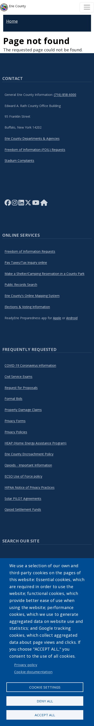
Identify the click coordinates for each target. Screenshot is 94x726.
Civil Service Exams (18, 376)
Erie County (17, 6)
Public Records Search (21, 284)
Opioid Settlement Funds (23, 509)
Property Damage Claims (23, 410)
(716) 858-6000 (65, 94)
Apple (57, 318)
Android (72, 318)
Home (12, 21)
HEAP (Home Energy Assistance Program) (35, 443)
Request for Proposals (21, 387)
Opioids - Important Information (28, 465)
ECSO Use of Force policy (23, 476)
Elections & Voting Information (27, 307)
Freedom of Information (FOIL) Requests (35, 149)
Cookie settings (44, 687)
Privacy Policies (16, 432)
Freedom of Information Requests (30, 251)
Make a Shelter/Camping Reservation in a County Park (44, 273)
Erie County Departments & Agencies (32, 138)
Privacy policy (25, 664)
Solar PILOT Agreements (23, 498)
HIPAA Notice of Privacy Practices (30, 487)
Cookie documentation (33, 671)
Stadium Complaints (19, 160)
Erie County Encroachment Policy (29, 454)
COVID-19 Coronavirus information (30, 365)
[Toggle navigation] (87, 7)
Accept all (45, 715)
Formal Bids (13, 398)
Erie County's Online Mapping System (32, 295)
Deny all (45, 701)
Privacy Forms (15, 421)
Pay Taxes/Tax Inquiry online (26, 262)
